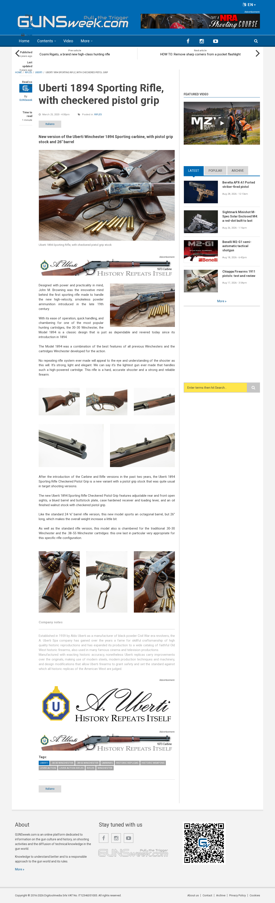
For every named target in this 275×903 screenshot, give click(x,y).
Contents (45, 41)
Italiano (50, 124)
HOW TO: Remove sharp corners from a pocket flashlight (200, 54)
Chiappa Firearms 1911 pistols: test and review (238, 274)
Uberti (44, 763)
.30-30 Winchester (62, 763)
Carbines (107, 763)
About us (193, 895)
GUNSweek (25, 100)
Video (68, 41)
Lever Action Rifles (71, 768)
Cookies (255, 895)
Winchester (105, 768)
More (85, 41)
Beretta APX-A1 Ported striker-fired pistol (238, 184)
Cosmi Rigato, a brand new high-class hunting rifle (75, 54)
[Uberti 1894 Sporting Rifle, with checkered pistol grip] (107, 195)
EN (250, 4)
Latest (196, 170)
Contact (207, 895)
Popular (215, 170)
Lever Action (48, 768)
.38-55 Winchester (87, 763)
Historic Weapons (153, 763)
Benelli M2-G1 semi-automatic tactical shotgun (236, 246)
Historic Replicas (127, 763)
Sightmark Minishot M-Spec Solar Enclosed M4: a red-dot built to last (240, 216)
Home (24, 41)
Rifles (98, 114)
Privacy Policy (237, 895)
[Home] (73, 20)
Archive (238, 170)
